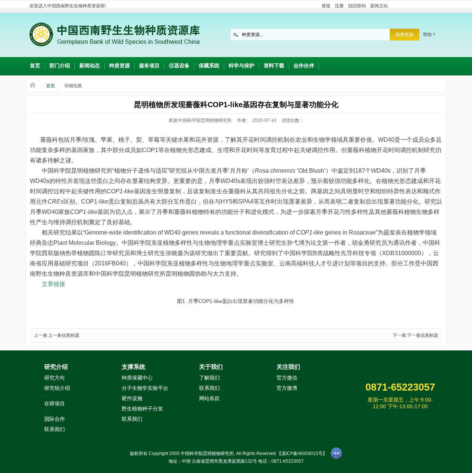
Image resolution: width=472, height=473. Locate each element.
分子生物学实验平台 (145, 388)
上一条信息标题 (63, 335)
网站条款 (209, 398)
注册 (339, 5)
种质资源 (119, 65)
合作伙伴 (304, 65)
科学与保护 (241, 65)
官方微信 (287, 378)
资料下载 (274, 65)
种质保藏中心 (137, 378)
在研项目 (54, 403)
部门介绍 (59, 65)
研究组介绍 (57, 388)
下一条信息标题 (422, 335)
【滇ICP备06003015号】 (302, 453)
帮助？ (429, 34)
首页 (35, 65)
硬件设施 (132, 398)
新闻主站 (379, 5)
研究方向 (54, 378)
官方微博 (287, 388)
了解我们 (209, 378)
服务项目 (149, 65)
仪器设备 (179, 65)
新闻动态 (89, 65)
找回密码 (357, 5)
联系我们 (54, 429)
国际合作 (54, 419)
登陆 (326, 5)
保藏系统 (209, 65)
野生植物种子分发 (142, 409)
